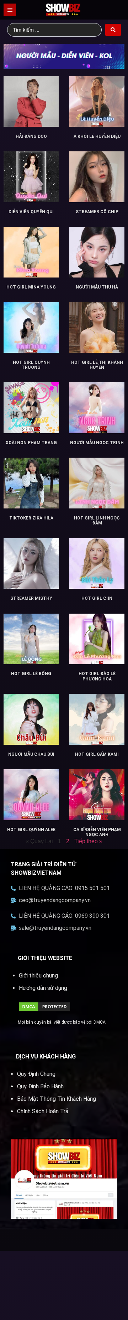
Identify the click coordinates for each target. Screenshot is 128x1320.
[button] (10, 10)
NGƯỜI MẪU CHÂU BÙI (31, 754)
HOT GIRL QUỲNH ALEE (31, 829)
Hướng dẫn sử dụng (43, 988)
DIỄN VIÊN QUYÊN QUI (31, 211)
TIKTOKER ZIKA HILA (31, 518)
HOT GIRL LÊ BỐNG (31, 673)
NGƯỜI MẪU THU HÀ (97, 287)
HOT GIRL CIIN (96, 598)
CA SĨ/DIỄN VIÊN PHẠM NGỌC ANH (97, 832)
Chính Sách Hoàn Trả (42, 1111)
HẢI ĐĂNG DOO (31, 136)
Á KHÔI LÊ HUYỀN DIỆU (97, 136)
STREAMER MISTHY (31, 598)
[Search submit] (113, 30)
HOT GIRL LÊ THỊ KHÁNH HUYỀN (97, 365)
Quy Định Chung (36, 1074)
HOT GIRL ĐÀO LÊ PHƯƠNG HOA (97, 676)
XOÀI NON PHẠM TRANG (31, 442)
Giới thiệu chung (38, 975)
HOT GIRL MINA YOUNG (31, 287)
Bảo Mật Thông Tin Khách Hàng (56, 1098)
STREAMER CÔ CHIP (97, 211)
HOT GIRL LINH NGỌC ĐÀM (97, 521)
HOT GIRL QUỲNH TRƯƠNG (31, 365)
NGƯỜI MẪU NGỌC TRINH (97, 442)
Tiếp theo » (88, 841)
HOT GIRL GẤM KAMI (97, 754)
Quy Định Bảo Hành (40, 1086)
